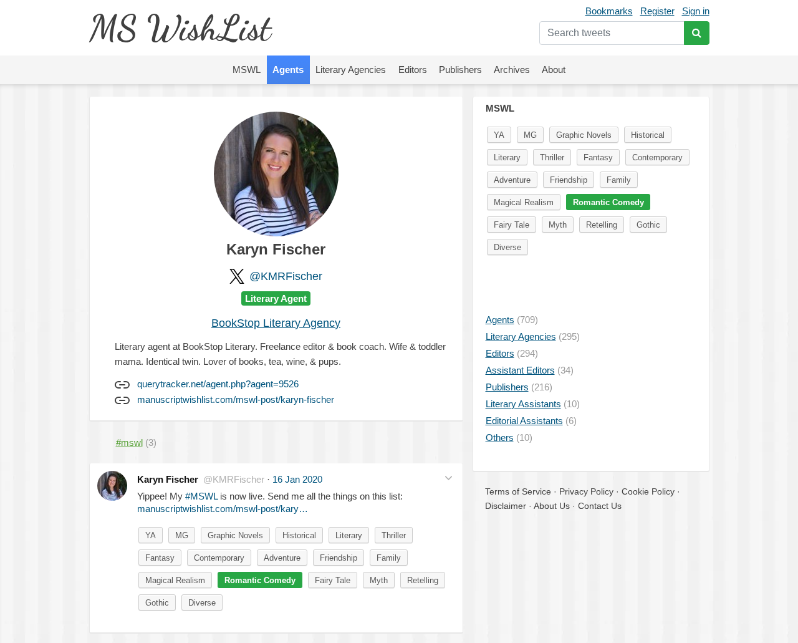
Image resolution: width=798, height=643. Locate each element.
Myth (379, 580)
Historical (299, 535)
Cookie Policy (648, 491)
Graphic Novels (235, 535)
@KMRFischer (285, 276)
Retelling (422, 580)
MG (181, 535)
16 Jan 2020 (297, 479)
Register (657, 11)
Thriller (394, 535)
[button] (448, 478)
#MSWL (201, 496)
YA (150, 535)
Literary (348, 535)
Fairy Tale (332, 580)
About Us (552, 506)
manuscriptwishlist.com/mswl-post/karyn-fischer (235, 399)
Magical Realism (175, 580)
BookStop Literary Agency (275, 323)
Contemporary (219, 558)
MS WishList (180, 27)
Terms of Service (518, 491)
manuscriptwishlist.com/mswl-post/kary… (222, 508)
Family (389, 558)
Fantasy (160, 558)
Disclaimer (505, 506)
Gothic (157, 602)
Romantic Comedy (260, 580)
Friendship (338, 558)
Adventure (282, 558)
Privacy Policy (586, 491)
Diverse (202, 602)
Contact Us (600, 506)
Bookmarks (609, 11)
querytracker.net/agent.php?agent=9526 (218, 384)
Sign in (695, 11)
